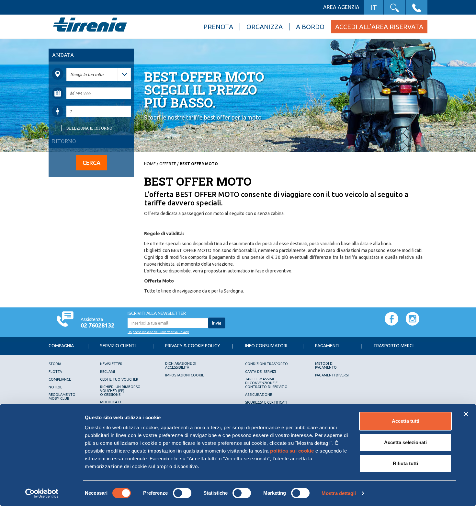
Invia (216, 323)
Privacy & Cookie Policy (192, 345)
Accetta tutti (405, 421)
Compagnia (61, 345)
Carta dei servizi (260, 372)
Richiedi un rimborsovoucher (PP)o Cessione (120, 391)
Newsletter (111, 364)
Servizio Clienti (118, 345)
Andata (63, 55)
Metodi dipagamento (326, 365)
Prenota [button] (218, 26)
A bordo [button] (310, 26)
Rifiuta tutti (405, 463)
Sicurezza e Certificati (266, 402)
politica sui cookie (292, 451)
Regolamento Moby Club (62, 396)
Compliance (60, 379)
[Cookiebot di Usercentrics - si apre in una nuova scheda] (42, 493)
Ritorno (64, 141)
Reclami (107, 372)
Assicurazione (258, 395)
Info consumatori (266, 345)
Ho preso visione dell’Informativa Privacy (158, 332)
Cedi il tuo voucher (119, 379)
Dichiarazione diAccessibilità (180, 365)
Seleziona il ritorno (89, 128)
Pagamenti (327, 345)
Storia (55, 364)
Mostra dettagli (339, 493)
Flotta (55, 372)
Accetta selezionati (405, 442)
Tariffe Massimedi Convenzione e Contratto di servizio (266, 383)
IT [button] (374, 7)
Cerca (91, 162)
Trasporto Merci (393, 345)
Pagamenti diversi (332, 375)
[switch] (182, 493)
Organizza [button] (264, 26)
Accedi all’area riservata (379, 26)
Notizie (55, 387)
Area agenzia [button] (341, 7)
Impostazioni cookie (184, 375)
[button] (394, 7)
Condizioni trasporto (266, 364)
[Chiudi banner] (466, 414)
